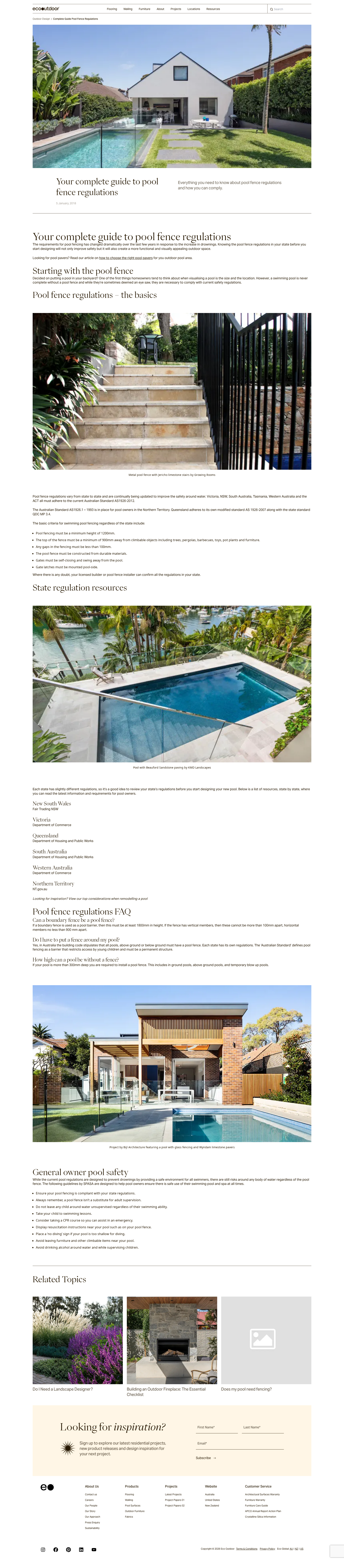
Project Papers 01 (175, 1499)
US (301, 1548)
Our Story (90, 1511)
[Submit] (272, 10)
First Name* (206, 1427)
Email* (202, 1443)
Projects (176, 9)
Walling (127, 9)
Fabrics (129, 1516)
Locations (194, 9)
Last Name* (251, 1427)
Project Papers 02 (175, 1505)
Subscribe (203, 1458)
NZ (296, 1548)
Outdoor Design (41, 18)
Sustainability (92, 1528)
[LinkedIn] (81, 1549)
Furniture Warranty (255, 1499)
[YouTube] (94, 1549)
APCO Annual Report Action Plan (263, 1511)
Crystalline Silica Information (260, 1516)
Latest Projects (173, 1494)
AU (291, 1548)
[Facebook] (55, 1549)
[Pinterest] (68, 1549)
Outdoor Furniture (135, 1511)
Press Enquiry (92, 1522)
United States (212, 1499)
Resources (213, 9)
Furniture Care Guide (256, 1505)
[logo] (46, 8)
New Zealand (212, 1505)
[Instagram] (43, 1549)
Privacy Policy (267, 1548)
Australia (209, 1494)
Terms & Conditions (246, 1548)
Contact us (91, 1494)
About (160, 9)
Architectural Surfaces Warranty (262, 1494)
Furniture (144, 9)
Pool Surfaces (132, 1505)
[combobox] (289, 8)
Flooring (112, 9)
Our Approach (92, 1516)
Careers (89, 1499)
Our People (91, 1505)
